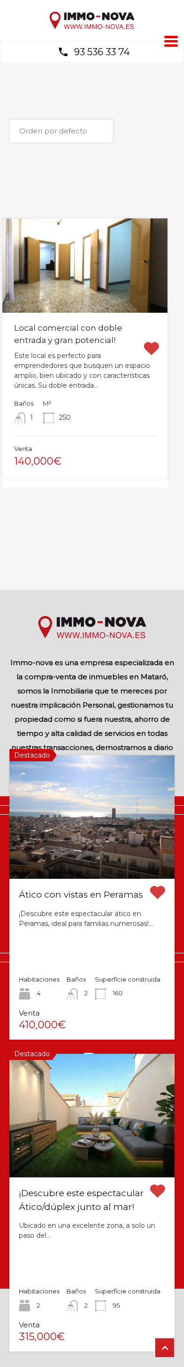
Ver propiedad (92, 854)
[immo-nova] (92, 27)
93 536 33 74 (102, 52)
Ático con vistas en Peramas (81, 894)
